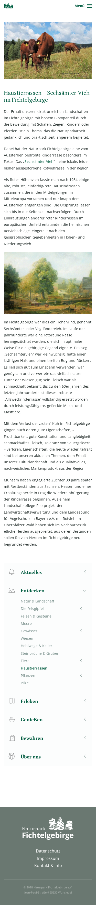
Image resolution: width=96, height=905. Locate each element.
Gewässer (29, 630)
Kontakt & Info (48, 865)
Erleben (29, 701)
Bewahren (32, 738)
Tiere (25, 660)
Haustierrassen (34, 668)
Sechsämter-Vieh (39, 161)
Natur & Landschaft (37, 601)
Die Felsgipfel (32, 608)
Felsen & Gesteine (36, 616)
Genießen (32, 719)
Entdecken (33, 590)
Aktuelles (31, 572)
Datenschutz (48, 851)
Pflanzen (28, 675)
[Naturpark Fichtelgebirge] (8, 6)
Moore (26, 623)
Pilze (25, 682)
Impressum (48, 858)
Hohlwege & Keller (36, 645)
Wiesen (27, 638)
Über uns (31, 757)
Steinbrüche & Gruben (40, 653)
